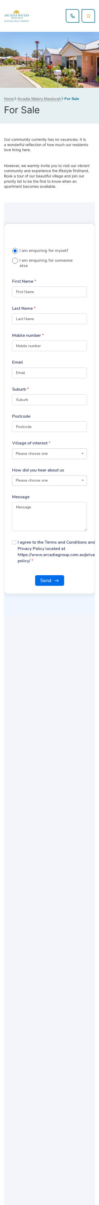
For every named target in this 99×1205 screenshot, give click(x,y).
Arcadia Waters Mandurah (39, 99)
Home (9, 99)
